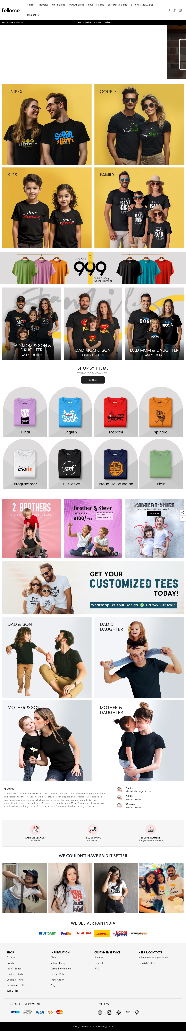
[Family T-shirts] (139, 207)
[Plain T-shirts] (161, 464)
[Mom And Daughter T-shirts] (139, 740)
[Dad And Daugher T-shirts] (139, 657)
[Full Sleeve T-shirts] (70, 464)
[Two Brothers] (31, 528)
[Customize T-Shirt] (93, 587)
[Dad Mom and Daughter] (154, 324)
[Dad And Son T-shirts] (47, 657)
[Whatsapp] (118, 1012)
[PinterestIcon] (137, 1012)
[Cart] (180, 10)
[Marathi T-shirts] (116, 412)
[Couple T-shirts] (139, 124)
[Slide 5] (103, 76)
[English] (70, 412)
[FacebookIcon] (100, 1012)
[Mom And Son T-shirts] (47, 740)
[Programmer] (25, 464)
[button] (183, 513)
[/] (174, 10)
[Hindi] (25, 412)
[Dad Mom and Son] (93, 324)
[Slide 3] (93, 76)
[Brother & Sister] (93, 528)
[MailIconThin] (127, 1012)
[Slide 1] (82, 76)
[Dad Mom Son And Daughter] (31, 324)
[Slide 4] (98, 76)
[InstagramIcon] (109, 1012)
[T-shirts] (47, 124)
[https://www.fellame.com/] (11, 10)
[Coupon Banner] (93, 268)
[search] (168, 10)
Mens (93, 380)
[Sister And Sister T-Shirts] (154, 528)
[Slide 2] (88, 76)
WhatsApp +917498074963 (13, 22)
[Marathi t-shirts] (93, 52)
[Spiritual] (161, 412)
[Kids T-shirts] (47, 207)
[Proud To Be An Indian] (116, 464)
